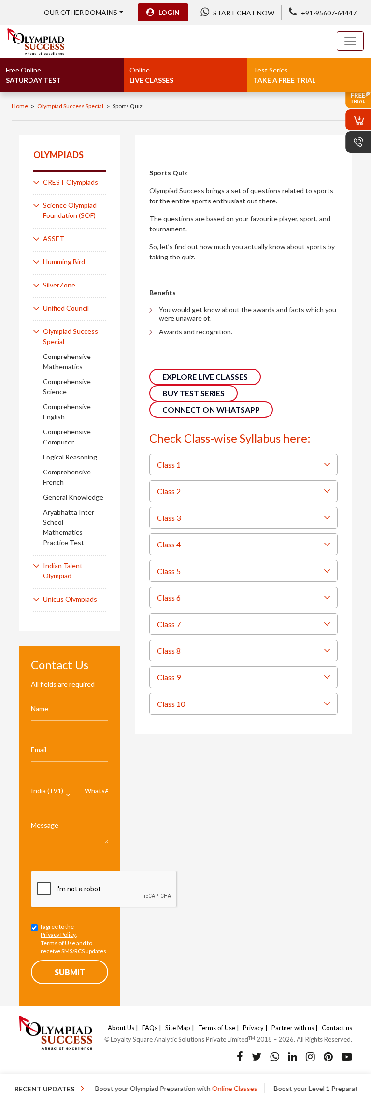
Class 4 (169, 544)
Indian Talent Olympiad (63, 570)
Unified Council (66, 308)
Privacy (253, 1028)
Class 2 (169, 491)
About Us (121, 1028)
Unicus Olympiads (70, 599)
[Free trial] (358, 97)
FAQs (149, 1028)
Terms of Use (58, 942)
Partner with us (292, 1028)
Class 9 (169, 677)
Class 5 (169, 570)
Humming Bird (64, 262)
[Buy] (358, 119)
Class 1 (169, 464)
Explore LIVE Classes (205, 376)
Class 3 (169, 517)
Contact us (337, 1028)
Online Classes (220, 1088)
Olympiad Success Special (70, 106)
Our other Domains (80, 12)
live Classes (151, 75)
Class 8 (169, 650)
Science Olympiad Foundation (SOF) (70, 210)
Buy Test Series (193, 393)
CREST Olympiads (70, 182)
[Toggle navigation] (350, 41)
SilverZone (59, 285)
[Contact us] (358, 142)
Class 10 (171, 703)
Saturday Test (33, 75)
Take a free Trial (284, 75)
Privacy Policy (58, 934)
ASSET (53, 238)
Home (20, 106)
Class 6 (169, 597)
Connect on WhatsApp (211, 409)
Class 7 (169, 624)
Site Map (177, 1028)
